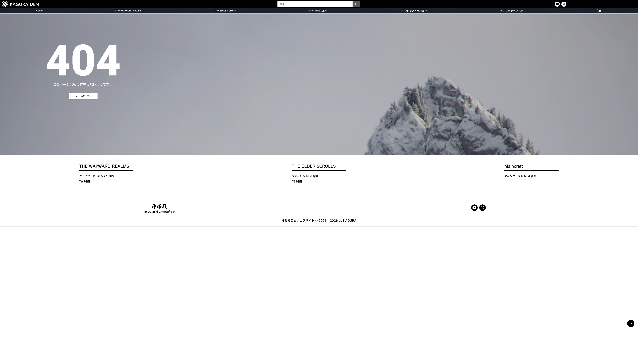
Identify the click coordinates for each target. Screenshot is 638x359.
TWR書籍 (85, 181)
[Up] (631, 323)
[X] (563, 4)
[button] (225, 10)
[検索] (356, 4)
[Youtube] (557, 4)
